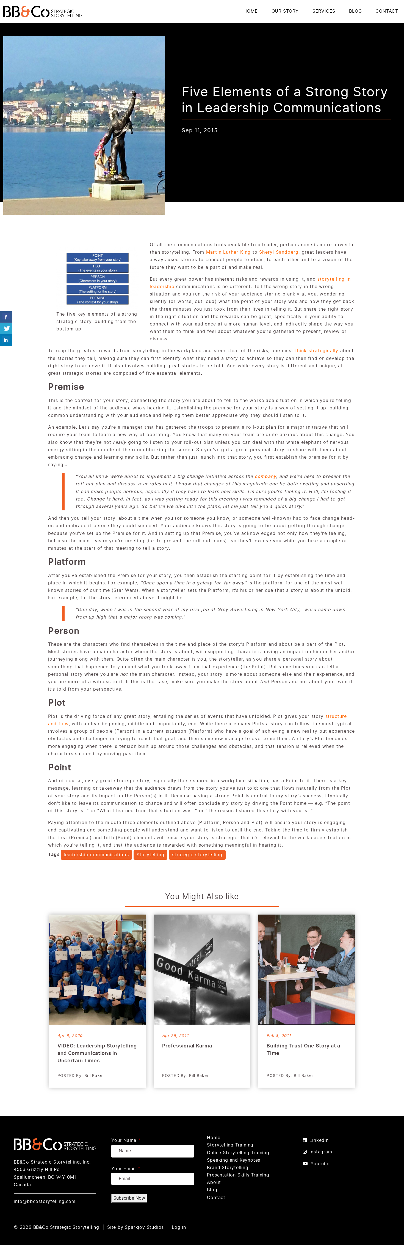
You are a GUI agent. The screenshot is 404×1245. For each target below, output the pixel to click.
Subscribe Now (129, 1198)
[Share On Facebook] (6, 317)
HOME (250, 11)
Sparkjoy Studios (144, 1227)
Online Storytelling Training (238, 1153)
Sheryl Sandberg (278, 252)
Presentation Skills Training (238, 1175)
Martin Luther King (228, 252)
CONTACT (386, 11)
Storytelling (150, 855)
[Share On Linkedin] (6, 340)
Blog (212, 1190)
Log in (179, 1227)
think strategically (317, 351)
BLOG (355, 11)
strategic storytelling (197, 855)
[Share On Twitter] (6, 328)
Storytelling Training (230, 1145)
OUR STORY (285, 11)
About (214, 1182)
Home (213, 1137)
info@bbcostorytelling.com (45, 1201)
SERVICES (323, 11)
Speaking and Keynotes (233, 1160)
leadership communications (96, 855)
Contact (216, 1197)
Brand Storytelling (227, 1167)
